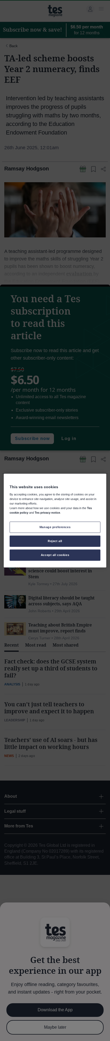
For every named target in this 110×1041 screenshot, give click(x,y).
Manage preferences (55, 527)
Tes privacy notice (47, 512)
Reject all (55, 541)
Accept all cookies (55, 555)
